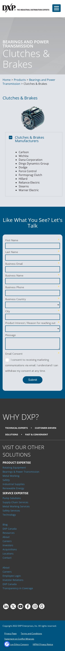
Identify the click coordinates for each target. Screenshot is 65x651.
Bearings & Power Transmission (21, 471)
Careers (7, 541)
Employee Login (12, 575)
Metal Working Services (16, 506)
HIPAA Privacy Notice (43, 644)
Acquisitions (10, 549)
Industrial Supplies (14, 484)
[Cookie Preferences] (7, 644)
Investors (8, 545)
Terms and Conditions (31, 633)
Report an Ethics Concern (16, 644)
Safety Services (11, 510)
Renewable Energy (13, 488)
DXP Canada (10, 528)
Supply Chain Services (15, 502)
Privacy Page (10, 633)
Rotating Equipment (14, 467)
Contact (7, 557)
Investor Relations (13, 580)
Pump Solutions (12, 498)
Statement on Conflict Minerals (19, 638)
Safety (6, 480)
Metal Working (11, 475)
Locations (8, 553)
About (6, 537)
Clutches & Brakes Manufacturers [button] (29, 139)
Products (20, 80)
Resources (9, 532)
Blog (5, 524)
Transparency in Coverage (18, 588)
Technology (9, 514)
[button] (56, 8)
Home (7, 80)
